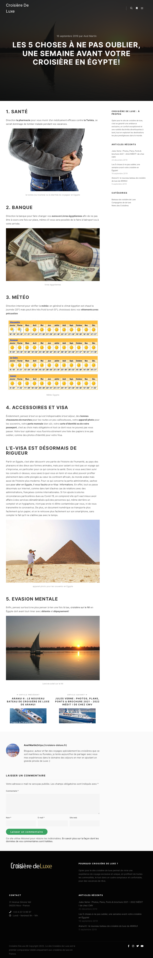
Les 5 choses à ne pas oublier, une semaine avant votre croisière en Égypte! (126, 167)
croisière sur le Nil (80, 607)
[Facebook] (129, 946)
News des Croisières (120, 205)
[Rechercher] (131, 8)
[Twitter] (138, 946)
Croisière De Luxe (17, 8)
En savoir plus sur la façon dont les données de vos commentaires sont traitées (52, 840)
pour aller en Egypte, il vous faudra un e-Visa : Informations (42, 484)
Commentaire (12, 791)
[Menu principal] (142, 8)
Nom (8, 817)
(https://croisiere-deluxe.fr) (51, 745)
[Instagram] (133, 946)
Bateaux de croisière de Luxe (124, 199)
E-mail (41, 817)
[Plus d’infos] (136, 8)
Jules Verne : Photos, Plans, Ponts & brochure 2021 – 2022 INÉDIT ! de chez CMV (128, 154)
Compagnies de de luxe (121, 202)
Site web (73, 817)
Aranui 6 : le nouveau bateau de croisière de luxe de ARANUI (108, 926)
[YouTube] (142, 946)
